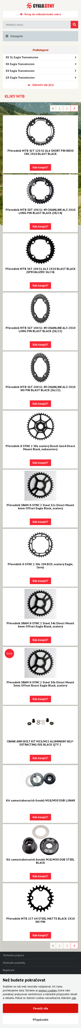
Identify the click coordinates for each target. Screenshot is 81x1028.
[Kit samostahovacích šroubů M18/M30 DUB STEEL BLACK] (40, 840)
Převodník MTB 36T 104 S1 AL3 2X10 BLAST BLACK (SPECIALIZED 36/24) (40, 270)
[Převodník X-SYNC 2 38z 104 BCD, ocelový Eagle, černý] (40, 545)
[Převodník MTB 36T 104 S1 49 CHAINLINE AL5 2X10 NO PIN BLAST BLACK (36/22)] (40, 367)
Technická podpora (13, 955)
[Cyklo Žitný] (40, 5)
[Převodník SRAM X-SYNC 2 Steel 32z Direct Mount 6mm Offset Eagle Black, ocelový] (40, 486)
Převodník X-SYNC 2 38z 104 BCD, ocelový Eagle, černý (40, 565)
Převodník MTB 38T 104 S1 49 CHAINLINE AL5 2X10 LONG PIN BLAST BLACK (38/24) (40, 211)
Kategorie (16, 36)
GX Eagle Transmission (20, 77)
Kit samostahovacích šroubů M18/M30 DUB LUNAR (40, 800)
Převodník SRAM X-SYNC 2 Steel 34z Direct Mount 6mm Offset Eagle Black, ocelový (40, 624)
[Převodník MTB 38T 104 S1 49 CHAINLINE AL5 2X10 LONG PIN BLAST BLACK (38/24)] (40, 190)
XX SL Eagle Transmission (22, 57)
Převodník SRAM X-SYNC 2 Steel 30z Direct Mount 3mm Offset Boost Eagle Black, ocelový (40, 683)
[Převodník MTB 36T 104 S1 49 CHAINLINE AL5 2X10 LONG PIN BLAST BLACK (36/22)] (40, 308)
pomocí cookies (48, 990)
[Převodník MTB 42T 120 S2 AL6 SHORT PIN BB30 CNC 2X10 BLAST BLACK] (40, 131)
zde (74, 998)
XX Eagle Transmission (20, 64)
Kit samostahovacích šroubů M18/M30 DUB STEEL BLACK (40, 861)
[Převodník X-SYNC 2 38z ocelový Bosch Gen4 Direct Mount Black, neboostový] (40, 427)
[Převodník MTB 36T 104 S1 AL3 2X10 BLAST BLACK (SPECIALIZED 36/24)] (40, 249)
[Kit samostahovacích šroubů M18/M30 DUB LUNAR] (40, 781)
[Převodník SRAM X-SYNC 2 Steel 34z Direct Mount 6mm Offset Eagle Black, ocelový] (40, 604)
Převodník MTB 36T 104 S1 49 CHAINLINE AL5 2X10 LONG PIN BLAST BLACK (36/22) (40, 329)
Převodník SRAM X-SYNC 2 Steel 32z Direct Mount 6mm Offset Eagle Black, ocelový (40, 506)
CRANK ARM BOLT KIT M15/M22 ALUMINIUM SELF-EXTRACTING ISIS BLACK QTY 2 (40, 742)
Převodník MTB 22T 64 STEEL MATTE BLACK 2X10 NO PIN (40, 920)
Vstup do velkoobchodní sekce (42, 14)
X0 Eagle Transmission (20, 71)
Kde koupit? (40, 167)
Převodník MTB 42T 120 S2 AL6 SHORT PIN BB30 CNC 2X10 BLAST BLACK (40, 152)
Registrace (9, 970)
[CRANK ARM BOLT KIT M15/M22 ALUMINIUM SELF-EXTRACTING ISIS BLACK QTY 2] (40, 722)
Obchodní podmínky (14, 962)
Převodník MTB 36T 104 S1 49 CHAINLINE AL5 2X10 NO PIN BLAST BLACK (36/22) (40, 388)
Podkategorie (40, 50)
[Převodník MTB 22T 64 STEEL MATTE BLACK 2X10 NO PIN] (40, 899)
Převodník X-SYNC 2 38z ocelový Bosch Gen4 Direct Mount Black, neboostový (40, 447)
